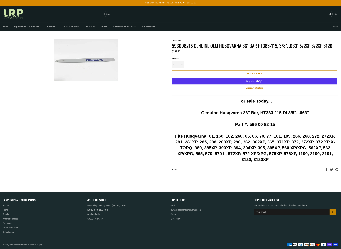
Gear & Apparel (71, 26)
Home (5, 26)
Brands (51, 26)
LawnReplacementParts (18, 245)
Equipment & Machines (27, 26)
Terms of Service (10, 227)
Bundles (90, 26)
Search (6, 205)
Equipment (7, 223)
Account (334, 26)
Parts (104, 26)
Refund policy (9, 232)
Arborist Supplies (123, 26)
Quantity (175, 58)
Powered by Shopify (35, 245)
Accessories (148, 26)
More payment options (254, 88)
